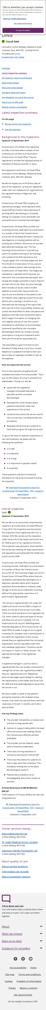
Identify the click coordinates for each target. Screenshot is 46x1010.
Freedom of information (29, 981)
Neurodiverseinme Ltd (14, 833)
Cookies (9, 981)
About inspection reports (16, 876)
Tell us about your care (13, 906)
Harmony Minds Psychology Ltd (19, 850)
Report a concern (28, 988)
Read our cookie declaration (14, 19)
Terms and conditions (29, 974)
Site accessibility (18, 967)
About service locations (15, 866)
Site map (9, 974)
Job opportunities (23, 994)
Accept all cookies (23, 30)
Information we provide (15, 871)
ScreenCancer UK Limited (13, 57)
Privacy (12, 988)
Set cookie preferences (23, 23)
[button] (23, 41)
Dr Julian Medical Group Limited (20, 842)
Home (33, 967)
